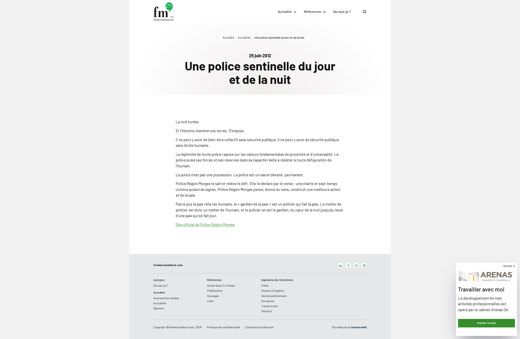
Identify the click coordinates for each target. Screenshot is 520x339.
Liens (210, 301)
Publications (215, 290)
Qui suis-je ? (342, 11)
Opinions (158, 308)
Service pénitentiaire (274, 296)
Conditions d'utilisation (259, 327)
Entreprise (267, 301)
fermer (507, 266)
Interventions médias (166, 298)
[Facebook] (348, 265)
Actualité (285, 11)
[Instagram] (364, 265)
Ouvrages (213, 296)
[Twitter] (356, 265)
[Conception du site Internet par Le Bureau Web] (359, 327)
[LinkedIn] (340, 265)
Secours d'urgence (272, 290)
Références (312, 11)
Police (265, 285)
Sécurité (266, 311)
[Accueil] (217, 38)
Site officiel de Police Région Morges (205, 224)
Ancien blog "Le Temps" (221, 285)
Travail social (269, 306)
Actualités (244, 37)
